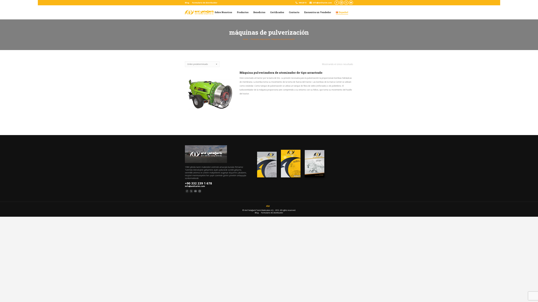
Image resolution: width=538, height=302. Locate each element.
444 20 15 (302, 2)
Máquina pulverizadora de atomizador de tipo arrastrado (281, 73)
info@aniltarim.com (322, 2)
